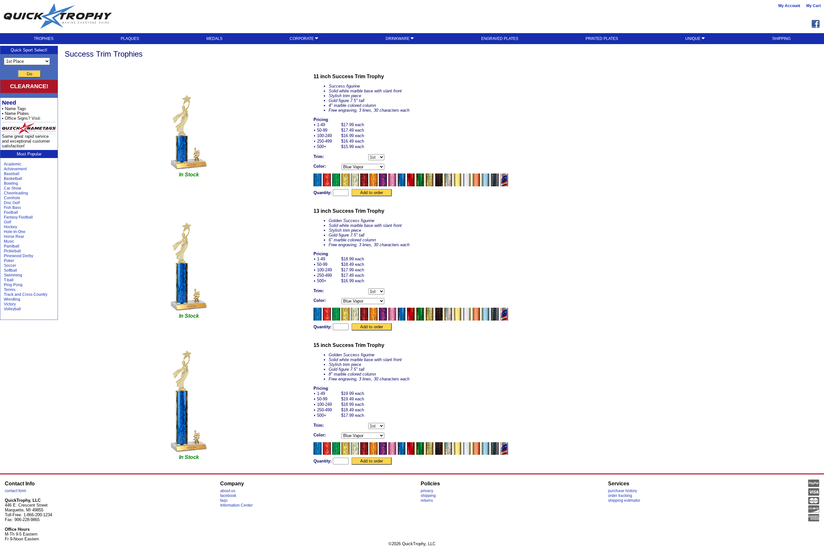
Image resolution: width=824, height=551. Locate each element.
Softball (10, 270)
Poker (9, 260)
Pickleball (12, 251)
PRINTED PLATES (601, 38)
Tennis (9, 289)
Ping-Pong (13, 285)
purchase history (622, 491)
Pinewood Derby (18, 256)
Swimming (13, 275)
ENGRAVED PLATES (499, 38)
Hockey (10, 227)
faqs (224, 500)
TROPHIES (43, 38)
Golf (7, 222)
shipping (428, 495)
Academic (12, 164)
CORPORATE (302, 38)
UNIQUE (693, 38)
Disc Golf (12, 203)
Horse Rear (14, 236)
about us (227, 491)
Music (9, 241)
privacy (427, 491)
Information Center (236, 505)
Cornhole (12, 198)
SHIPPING (781, 38)
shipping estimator (624, 500)
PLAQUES (130, 38)
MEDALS (214, 38)
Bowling (11, 183)
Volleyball (12, 309)
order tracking (620, 495)
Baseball (11, 174)
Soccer (10, 265)
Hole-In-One (14, 231)
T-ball (9, 280)
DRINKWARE (398, 38)
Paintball (11, 246)
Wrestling (12, 299)
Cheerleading (16, 193)
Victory (10, 304)
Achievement (15, 169)
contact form (15, 491)
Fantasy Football (18, 217)
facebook (228, 495)
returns (427, 500)
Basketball (13, 178)
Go (29, 73)
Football (11, 212)
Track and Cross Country (25, 294)
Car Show (12, 188)
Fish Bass (12, 207)
